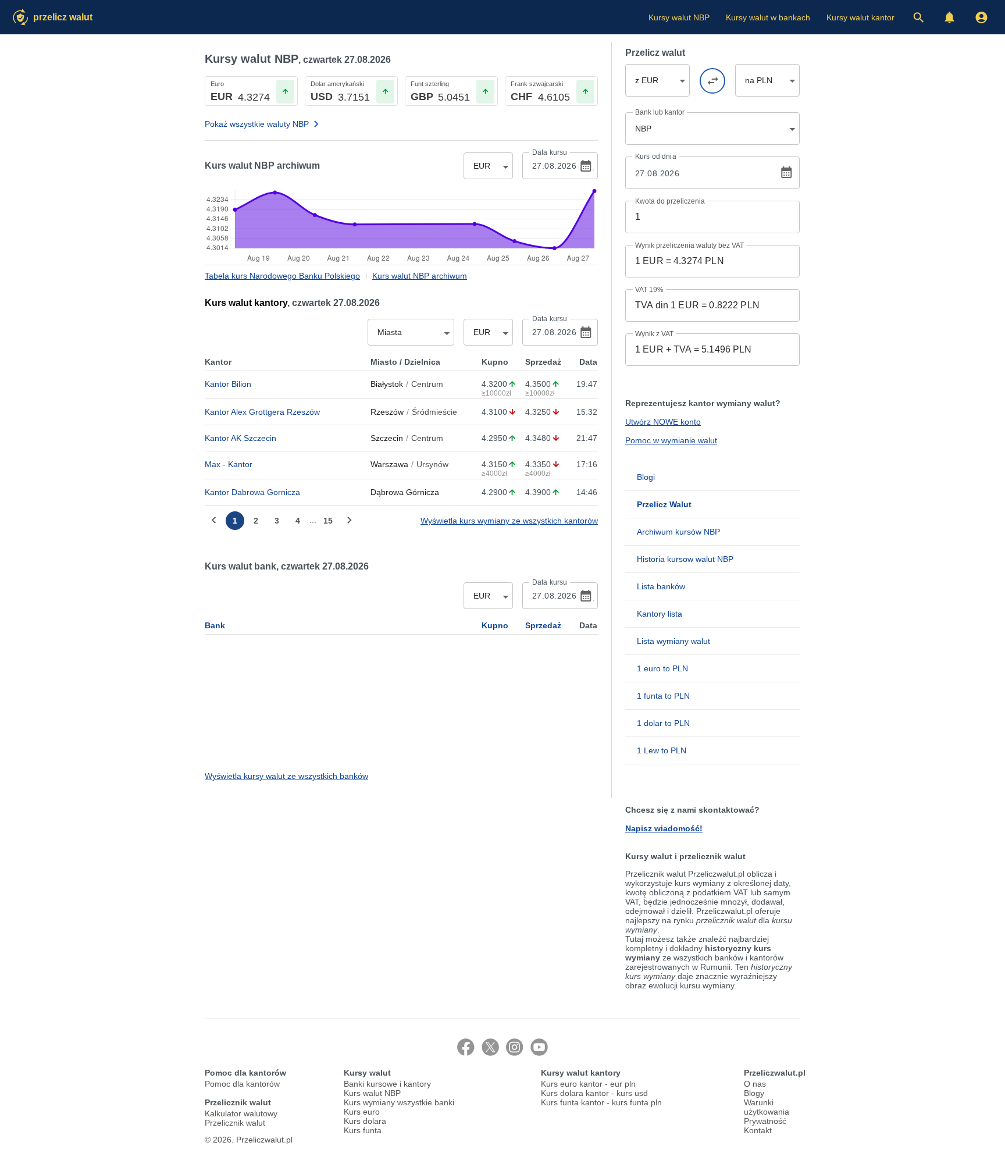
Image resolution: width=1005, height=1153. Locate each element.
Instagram (514, 1047)
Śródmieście (434, 412)
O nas (755, 1083)
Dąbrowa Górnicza (404, 492)
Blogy (754, 1093)
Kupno (495, 625)
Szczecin (386, 438)
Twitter (490, 1047)
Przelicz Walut (62, 17)
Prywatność (765, 1121)
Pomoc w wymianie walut (671, 440)
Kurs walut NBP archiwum (419, 275)
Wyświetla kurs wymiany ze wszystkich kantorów (509, 520)
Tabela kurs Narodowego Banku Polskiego (282, 275)
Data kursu (549, 152)
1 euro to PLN (662, 668)
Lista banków (661, 586)
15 (328, 520)
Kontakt (758, 1130)
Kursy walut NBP (679, 17)
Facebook (466, 1047)
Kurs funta (363, 1130)
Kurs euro (362, 1111)
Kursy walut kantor (860, 17)
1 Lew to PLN (661, 750)
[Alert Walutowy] (949, 17)
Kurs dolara (365, 1121)
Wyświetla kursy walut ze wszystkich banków (286, 776)
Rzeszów (387, 412)
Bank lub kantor (660, 112)
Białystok (386, 384)
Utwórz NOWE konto (663, 421)
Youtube (539, 1047)
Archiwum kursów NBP (678, 531)
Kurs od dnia (655, 156)
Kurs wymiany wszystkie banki (399, 1102)
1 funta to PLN (663, 695)
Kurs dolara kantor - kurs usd (594, 1093)
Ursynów (432, 464)
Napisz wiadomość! (664, 828)
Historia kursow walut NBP (685, 559)
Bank (215, 625)
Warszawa (389, 464)
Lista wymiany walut (673, 641)
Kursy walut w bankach (768, 17)
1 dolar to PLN (663, 723)
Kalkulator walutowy (241, 1113)
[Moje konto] (981, 17)
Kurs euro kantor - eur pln (588, 1083)
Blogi (646, 477)
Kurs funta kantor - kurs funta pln (601, 1102)
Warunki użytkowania (766, 1107)
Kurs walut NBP (372, 1093)
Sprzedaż (543, 625)
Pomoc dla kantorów (242, 1083)
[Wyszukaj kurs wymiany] (918, 17)
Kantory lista (659, 613)
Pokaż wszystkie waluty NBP (257, 124)
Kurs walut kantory (246, 303)
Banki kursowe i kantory (387, 1083)
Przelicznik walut (235, 1122)
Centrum (427, 384)
